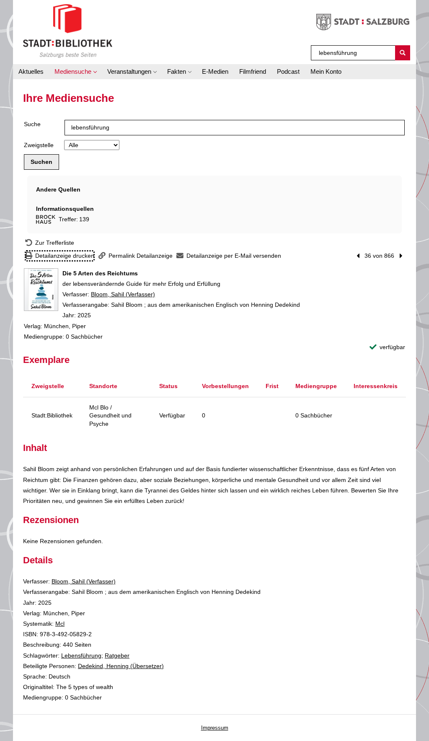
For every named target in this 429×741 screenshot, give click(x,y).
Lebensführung (81, 655)
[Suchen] (402, 52)
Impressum (214, 728)
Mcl (60, 623)
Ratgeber (117, 655)
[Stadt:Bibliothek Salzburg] (67, 30)
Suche (32, 124)
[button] (75, 71)
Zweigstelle (39, 145)
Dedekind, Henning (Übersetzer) (121, 666)
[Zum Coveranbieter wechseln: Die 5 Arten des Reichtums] (41, 289)
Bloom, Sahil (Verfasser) (123, 294)
